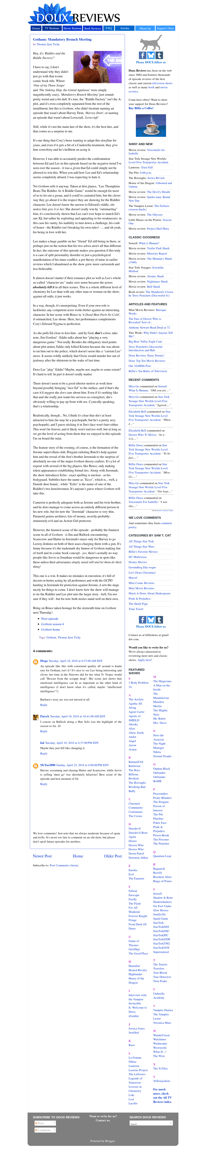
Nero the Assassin (158, 737)
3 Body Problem (138, 682)
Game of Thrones (134, 943)
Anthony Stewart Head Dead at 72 (149, 327)
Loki (131, 1095)
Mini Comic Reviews (141, 583)
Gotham (51, 637)
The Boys (134, 770)
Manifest (158, 702)
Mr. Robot (159, 718)
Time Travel (136, 609)
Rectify (157, 873)
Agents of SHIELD (135, 718)
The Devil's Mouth (158, 192)
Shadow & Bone (163, 897)
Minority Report (157, 253)
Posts (40, 1123)
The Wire (159, 1056)
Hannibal (134, 966)
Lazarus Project (138, 1070)
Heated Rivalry (138, 970)
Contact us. (103, 1120)
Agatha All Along (135, 705)
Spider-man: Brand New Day (149, 199)
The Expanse (136, 878)
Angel (132, 741)
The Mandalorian (161, 695)
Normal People (162, 756)
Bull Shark (153, 286)
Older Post (113, 856)
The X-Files (160, 1068)
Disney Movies (138, 562)
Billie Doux (136, 445)
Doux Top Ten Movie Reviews (147, 361)
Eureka (133, 870)
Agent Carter (136, 712)
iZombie (134, 1016)
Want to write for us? (103, 1116)
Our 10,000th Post (140, 366)
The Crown (135, 816)
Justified (134, 1032)
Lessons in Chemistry (135, 1088)
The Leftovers (137, 1074)
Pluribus (158, 818)
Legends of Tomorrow (135, 1080)
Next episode (49, 618)
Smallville (159, 914)
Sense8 (157, 893)
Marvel (133, 578)
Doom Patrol (136, 853)
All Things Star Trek (141, 541)
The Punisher (161, 843)
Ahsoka (133, 724)
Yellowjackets (161, 1081)
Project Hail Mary (158, 228)
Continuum (135, 812)
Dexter (133, 841)
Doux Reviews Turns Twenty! (146, 355)
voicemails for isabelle (143, 502)
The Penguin (161, 802)
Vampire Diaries (163, 1010)
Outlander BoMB (159, 779)
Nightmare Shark (157, 281)
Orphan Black (161, 768)
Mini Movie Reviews (141, 588)
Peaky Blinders (162, 798)
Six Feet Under (162, 906)
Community (136, 807)
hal (42, 742)
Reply (44, 705)
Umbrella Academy (159, 995)
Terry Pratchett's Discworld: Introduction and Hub (146, 348)
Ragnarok (159, 868)
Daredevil (135, 828)
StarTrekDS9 (161, 927)
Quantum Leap (162, 856)
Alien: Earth (136, 733)
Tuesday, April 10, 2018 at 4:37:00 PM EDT (72, 743)
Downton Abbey (138, 858)
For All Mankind (134, 909)
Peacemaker (160, 793)
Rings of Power (162, 881)
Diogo (44, 661)
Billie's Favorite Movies (143, 552)
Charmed (134, 803)
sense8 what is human (148, 388)
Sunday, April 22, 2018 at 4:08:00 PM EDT (82, 765)
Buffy (132, 791)
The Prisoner (161, 839)
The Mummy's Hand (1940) (150, 260)
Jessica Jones (137, 1028)
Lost (131, 1099)
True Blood (160, 973)
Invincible (135, 1003)
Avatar (133, 749)
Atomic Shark (155, 276)
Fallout (133, 891)
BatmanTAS (136, 762)
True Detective (162, 977)
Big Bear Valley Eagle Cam (145, 341)
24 (130, 687)
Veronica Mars (162, 1023)
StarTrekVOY (161, 948)
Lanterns (134, 1066)
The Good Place (138, 953)
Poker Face (160, 823)
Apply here (144, 660)
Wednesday (160, 1043)
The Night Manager (159, 745)
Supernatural (161, 952)
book (151, 87)
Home (78, 856)
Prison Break (161, 835)
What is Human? (149, 243)
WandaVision (161, 1035)
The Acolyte (136, 699)
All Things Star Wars (141, 546)
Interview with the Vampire (137, 997)
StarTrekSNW (161, 939)
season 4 (52, 624)
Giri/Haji (134, 949)
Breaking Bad (137, 787)
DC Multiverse (138, 557)
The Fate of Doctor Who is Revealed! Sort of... (145, 320)
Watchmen (159, 1039)
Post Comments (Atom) (64, 865)
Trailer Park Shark (158, 248)
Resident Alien (162, 877)
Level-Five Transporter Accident (148, 162)
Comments (44, 1130)
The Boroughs (137, 782)
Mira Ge (134, 386)
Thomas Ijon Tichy (69, 637)
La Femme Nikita (135, 1059)
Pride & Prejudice (140, 598)
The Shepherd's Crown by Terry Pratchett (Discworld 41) (151, 293)
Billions (133, 774)
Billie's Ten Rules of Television (148, 371)
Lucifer (133, 1103)
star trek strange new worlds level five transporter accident (149, 401)
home (50, 629)
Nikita (157, 752)
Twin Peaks (160, 981)
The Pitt (158, 814)
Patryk (44, 716)
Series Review (156, 178)
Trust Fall (147, 167)
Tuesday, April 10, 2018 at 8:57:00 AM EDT (76, 661)
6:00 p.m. (146, 172)
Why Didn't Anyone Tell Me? (151, 334)
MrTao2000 (47, 765)
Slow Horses (160, 910)
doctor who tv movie (142, 435)
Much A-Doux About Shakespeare (150, 593)
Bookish (134, 778)
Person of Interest (159, 808)
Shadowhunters (162, 902)
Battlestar (135, 766)
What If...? (159, 1052)
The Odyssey (155, 214)
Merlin (157, 706)
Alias (132, 728)
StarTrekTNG (161, 943)
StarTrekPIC (160, 935)
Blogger (110, 1141)
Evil (131, 874)
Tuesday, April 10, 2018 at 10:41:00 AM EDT (77, 716)
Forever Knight (138, 916)
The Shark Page (138, 604)
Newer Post (42, 856)
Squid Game (160, 918)
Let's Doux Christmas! (142, 572)
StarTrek (158, 923)
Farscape (134, 895)
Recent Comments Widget (165, 510)
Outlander (159, 773)
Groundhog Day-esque (142, 567)
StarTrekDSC (161, 931)
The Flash (135, 903)
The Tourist (160, 964)
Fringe (133, 920)
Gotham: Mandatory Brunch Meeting (62, 39)
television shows (162, 83)
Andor (132, 737)
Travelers (158, 968)
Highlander (135, 974)
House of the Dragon (136, 980)
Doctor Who (136, 845)
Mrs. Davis (160, 723)
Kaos (132, 1045)
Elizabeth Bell (137, 411)
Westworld (159, 1048)
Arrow (132, 745)
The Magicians (162, 681)
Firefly (133, 899)
